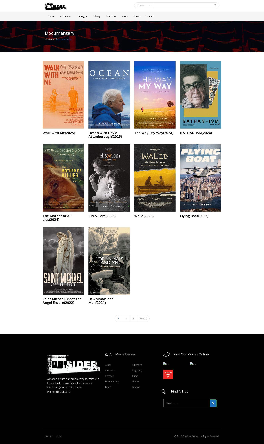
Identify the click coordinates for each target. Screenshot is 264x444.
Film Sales (111, 16)
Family (108, 386)
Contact (150, 16)
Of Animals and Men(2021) (101, 300)
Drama (135, 381)
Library (97, 16)
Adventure (137, 364)
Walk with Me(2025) (59, 132)
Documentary (112, 381)
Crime (135, 375)
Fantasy (136, 386)
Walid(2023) (144, 215)
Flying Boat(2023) (194, 215)
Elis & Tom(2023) (102, 215)
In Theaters (66, 16)
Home (51, 16)
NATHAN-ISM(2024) (196, 132)
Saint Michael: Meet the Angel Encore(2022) (62, 300)
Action (108, 364)
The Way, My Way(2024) (153, 132)
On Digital (82, 16)
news (125, 16)
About (137, 16)
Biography (137, 370)
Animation (110, 370)
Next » (143, 318)
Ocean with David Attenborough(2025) (105, 134)
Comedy (109, 375)
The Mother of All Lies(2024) (57, 217)
